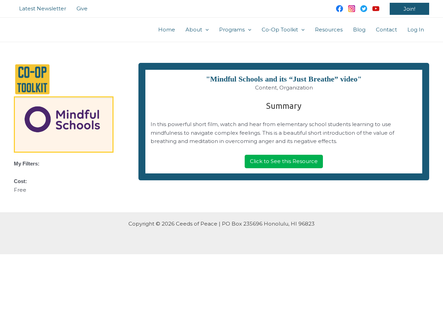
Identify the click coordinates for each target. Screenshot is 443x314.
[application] (205, 30)
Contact (386, 29)
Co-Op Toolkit (280, 29)
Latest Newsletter (42, 8)
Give (82, 8)
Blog (359, 29)
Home (166, 29)
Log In (415, 29)
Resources (329, 29)
